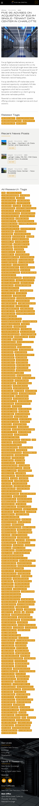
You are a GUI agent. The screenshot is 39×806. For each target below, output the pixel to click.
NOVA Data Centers (18, 545)
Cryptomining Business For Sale (11, 324)
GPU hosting (14, 478)
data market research (8, 715)
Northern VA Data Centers (9, 565)
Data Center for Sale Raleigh (10, 419)
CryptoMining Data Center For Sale (11, 318)
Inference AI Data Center (24, 501)
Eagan (33, 439)
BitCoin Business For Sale (9, 221)
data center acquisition (8, 686)
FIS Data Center (6, 457)
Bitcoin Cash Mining (7, 231)
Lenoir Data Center (7, 511)
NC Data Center (6, 535)
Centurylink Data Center (9, 275)
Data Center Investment (21, 380)
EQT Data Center (26, 439)
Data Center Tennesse (8, 414)
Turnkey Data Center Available (10, 655)
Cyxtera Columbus (26, 329)
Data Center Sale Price (25, 409)
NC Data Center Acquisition (19, 535)
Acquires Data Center (8, 210)
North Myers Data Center (9, 563)
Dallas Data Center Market (28, 334)
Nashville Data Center (8, 550)
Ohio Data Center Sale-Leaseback (11, 576)
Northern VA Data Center (24, 563)
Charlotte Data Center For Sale (10, 282)
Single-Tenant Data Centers (9, 637)
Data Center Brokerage (8, 360)
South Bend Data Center (8, 640)
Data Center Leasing (7, 390)
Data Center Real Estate (8, 123)
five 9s (24, 717)
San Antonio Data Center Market (11, 619)
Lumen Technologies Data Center (11, 519)
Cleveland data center (8, 293)
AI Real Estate (16, 205)
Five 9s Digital (20, 463)
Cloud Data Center (21, 293)
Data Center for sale (25, 419)
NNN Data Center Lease (24, 542)
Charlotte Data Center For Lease (25, 280)
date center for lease (22, 715)
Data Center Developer (8, 370)
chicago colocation (7, 681)
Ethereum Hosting (22, 450)
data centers (22, 712)
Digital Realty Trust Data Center (11, 439)
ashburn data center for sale (21, 668)
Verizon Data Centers (21, 661)
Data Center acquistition (22, 414)
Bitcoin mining (20, 252)
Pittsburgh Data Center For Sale (11, 591)
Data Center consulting (20, 416)
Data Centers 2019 (21, 123)
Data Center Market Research (27, 393)
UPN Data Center (25, 655)
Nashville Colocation (19, 547)
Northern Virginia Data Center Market (12, 568)
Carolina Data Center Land (28, 272)
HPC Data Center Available (19, 483)
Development (6, 755)
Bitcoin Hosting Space (19, 236)
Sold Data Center (23, 637)
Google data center (7, 480)
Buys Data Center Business (20, 264)
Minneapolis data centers (9, 532)
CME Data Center (25, 270)
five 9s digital (31, 717)
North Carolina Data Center (21, 553)
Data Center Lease (7, 388)
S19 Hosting (19, 609)
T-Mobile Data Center (7, 650)
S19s (23, 612)
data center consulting (23, 694)
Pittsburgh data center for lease (11, 596)
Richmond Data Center (22, 607)
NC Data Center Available (9, 537)
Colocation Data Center (8, 298)
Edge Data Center (6, 442)
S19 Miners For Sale (29, 609)
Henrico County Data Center (22, 486)
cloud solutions (6, 684)
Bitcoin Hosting (6, 236)
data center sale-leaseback (9, 712)
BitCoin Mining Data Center (9, 223)
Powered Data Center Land (9, 601)
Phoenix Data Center (7, 586)
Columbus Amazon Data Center (26, 303)
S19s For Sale (29, 612)
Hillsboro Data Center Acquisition (11, 491)
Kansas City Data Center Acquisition (12, 509)
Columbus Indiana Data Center (10, 308)
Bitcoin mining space (8, 254)
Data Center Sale (16, 406)
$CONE (3, 192)
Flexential (27, 468)
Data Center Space (24, 411)
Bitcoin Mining (6, 239)
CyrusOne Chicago (7, 326)
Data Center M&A (19, 390)
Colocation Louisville (8, 300)
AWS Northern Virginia (8, 208)
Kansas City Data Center (24, 506)
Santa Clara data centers (9, 622)
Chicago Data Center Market (23, 285)
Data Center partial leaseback (10, 421)
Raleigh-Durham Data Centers (26, 604)
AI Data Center (20, 198)
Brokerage (5, 750)
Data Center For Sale (28, 120)
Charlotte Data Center (8, 280)
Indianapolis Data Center (9, 501)
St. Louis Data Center (21, 643)
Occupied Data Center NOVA (22, 571)
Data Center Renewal (7, 403)
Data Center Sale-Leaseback (9, 411)
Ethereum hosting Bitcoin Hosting (11, 452)
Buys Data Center (6, 264)
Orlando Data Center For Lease (22, 581)
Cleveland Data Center (26, 290)
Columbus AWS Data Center (9, 303)
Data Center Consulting (8, 367)
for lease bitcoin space (23, 720)
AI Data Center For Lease (8, 203)
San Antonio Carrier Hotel (9, 617)
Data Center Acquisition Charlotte (11, 120)
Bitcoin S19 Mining (7, 246)
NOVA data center (30, 545)
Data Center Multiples (8, 396)
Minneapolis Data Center (9, 529)
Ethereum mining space (29, 452)
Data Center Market (31, 390)
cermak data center (22, 679)
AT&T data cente (26, 205)
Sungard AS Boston (21, 645)
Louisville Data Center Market (10, 517)
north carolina (6, 727)
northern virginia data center (20, 727)
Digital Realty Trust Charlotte (10, 437)
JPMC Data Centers (21, 504)
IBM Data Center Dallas (20, 496)
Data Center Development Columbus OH (12, 372)
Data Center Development (23, 370)
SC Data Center (6, 614)
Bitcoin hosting (19, 249)
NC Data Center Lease (23, 537)
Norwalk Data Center (8, 571)
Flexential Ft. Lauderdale (9, 470)
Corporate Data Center (8, 311)
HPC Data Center (6, 483)
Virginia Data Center (7, 663)
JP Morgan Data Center (8, 504)
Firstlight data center (8, 463)
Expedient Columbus (7, 455)
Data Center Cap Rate (22, 360)
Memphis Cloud (6, 524)
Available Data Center (8, 218)
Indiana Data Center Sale (24, 499)
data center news (24, 707)
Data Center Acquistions (26, 349)
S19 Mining (17, 612)
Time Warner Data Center (23, 653)
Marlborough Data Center (9, 522)
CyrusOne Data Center (20, 326)
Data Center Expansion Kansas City (11, 378)
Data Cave (32, 336)
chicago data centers (21, 681)
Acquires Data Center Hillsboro (10, 213)
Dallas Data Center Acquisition (10, 334)
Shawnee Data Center (24, 630)
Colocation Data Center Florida (25, 298)
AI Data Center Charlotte (9, 200)
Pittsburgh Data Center (20, 589)
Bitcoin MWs (30, 236)
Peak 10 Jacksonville (7, 583)
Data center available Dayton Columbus (23, 429)
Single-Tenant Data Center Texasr (11, 635)
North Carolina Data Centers (10, 560)
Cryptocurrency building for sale (11, 321)
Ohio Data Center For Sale (9, 573)
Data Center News (7, 398)
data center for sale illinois (25, 699)
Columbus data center (27, 308)
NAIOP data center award (25, 532)
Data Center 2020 (6, 339)
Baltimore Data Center (22, 218)
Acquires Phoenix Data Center (10, 216)
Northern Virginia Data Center (26, 565)
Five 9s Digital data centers (9, 465)
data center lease (7, 704)
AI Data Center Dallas (23, 200)
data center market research (10, 707)
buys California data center (9, 671)
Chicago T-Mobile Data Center (10, 290)
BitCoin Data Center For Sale (26, 221)
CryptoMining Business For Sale (25, 313)
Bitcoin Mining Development (20, 239)
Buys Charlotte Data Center (9, 259)
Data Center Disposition (8, 375)
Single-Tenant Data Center (9, 632)
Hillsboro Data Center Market (10, 493)
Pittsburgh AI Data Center (22, 586)
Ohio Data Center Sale (24, 573)
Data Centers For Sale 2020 (9, 426)
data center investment (8, 702)
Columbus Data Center (8, 306)
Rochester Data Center (8, 609)
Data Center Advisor (7, 352)
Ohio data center (6, 578)
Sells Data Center (6, 627)
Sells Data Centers (18, 627)
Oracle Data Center (7, 581)
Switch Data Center (22, 648)
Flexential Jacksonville (24, 470)
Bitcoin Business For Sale (28, 228)
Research (4, 768)
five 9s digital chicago (8, 720)
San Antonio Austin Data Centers (21, 614)
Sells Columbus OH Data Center (26, 625)
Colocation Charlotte (19, 295)
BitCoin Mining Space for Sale (10, 226)
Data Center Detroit (22, 367)
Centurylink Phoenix (29, 277)
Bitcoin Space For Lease (20, 246)
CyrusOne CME (25, 324)
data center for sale (21, 697)
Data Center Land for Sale (20, 385)
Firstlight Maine (19, 460)
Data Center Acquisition (8, 342)
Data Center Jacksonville (24, 383)
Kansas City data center (30, 509)
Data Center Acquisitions (9, 347)
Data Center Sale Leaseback (9, 409)
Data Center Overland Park (20, 398)
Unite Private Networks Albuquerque (12, 658)
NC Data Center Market (8, 540)
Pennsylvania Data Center (22, 583)
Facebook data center (18, 457)
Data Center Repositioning (22, 403)
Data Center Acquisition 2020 (25, 342)
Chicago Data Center (7, 285)
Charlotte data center (27, 282)
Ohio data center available (20, 578)
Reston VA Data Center (8, 607)
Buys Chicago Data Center (26, 259)
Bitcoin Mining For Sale (21, 241)
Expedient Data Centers (21, 455)
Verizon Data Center (7, 661)
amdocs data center (21, 666)
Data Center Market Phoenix (9, 393)
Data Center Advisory (8, 354)
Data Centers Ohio (23, 426)
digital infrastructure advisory (11, 717)
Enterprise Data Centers (25, 447)
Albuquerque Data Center (27, 216)
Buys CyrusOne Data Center (26, 262)
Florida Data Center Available (24, 475)
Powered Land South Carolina (26, 601)
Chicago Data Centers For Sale (10, 288)
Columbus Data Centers (22, 306)
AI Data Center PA (6, 205)
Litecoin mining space (8, 514)
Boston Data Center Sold (22, 254)
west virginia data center (9, 733)
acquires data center (8, 666)
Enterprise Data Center (19, 442)
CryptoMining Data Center (9, 316)
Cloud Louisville (6, 295)
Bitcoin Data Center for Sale (22, 234)
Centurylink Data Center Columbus (11, 277)
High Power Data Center (8, 488)
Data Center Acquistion (24, 347)
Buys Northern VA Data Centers (10, 270)
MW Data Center (26, 519)
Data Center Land (6, 385)
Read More (12, 148)
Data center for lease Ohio (9, 432)
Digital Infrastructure (20, 434)
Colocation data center (22, 300)
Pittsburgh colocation (27, 591)
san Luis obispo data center (9, 730)
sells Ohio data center (25, 730)
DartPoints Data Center (21, 336)
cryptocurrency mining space (21, 684)
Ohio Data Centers (27, 576)
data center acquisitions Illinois (11, 689)
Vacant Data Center (29, 658)
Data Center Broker (21, 357)
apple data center (7, 668)
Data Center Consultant (23, 365)
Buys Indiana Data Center (27, 267)
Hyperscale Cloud (7, 496)
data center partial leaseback (10, 709)
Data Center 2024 (17, 339)
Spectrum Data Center (8, 643)
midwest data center (7, 725)
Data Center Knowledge (10, 766)
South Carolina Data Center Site (25, 640)
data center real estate (26, 709)
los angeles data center (24, 722)
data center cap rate (20, 691)
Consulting (5, 752)
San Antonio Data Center (25, 617)
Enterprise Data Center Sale (9, 447)
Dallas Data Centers (7, 336)
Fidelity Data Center (7, 460)
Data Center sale (24, 421)
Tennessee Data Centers (21, 650)
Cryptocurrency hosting (30, 321)
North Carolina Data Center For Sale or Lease (14, 558)
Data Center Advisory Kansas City (25, 354)
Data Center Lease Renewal (21, 388)
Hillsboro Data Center (23, 488)
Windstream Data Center (22, 663)
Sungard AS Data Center (8, 648)
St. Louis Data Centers (8, 645)
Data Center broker (7, 416)
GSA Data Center (23, 478)
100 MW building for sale (14, 192)
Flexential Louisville (8, 473)
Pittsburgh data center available (11, 594)
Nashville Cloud (6, 547)
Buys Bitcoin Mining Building (10, 257)
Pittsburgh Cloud (7, 589)
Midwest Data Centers (29, 527)
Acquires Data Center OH (28, 213)
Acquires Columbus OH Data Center (26, 208)
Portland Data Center (27, 599)
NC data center (20, 540)
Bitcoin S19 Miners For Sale (21, 244)
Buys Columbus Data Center (9, 262)
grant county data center (9, 722)
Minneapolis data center (24, 529)
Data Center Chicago (21, 362)
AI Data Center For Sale (23, 203)
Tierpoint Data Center (8, 653)
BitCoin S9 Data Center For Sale (10, 228)
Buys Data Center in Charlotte (25, 118)
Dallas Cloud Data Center (28, 331)
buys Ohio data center (8, 673)
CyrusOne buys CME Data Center (10, 329)
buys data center (20, 673)
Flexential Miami (20, 473)
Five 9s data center (24, 465)
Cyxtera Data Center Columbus (10, 331)
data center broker (7, 691)
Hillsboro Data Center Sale (27, 493)
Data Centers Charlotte (8, 118)
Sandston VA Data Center (28, 619)
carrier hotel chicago (23, 676)
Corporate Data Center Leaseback (25, 311)
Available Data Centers (9, 747)
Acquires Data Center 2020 (23, 210)
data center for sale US (8, 699)
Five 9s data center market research (12, 468)
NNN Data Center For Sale (9, 542)
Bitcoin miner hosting (8, 252)
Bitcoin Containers (7, 234)
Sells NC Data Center (30, 627)
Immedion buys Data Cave (9, 499)
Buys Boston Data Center (27, 257)
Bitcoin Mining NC (7, 244)
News (19, 10)
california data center (8, 676)
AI (2, 757)
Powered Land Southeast (9, 604)
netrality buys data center (22, 725)
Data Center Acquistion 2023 (9, 349)
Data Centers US (6, 429)
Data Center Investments (9, 383)
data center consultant (8, 694)
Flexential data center (8, 475)
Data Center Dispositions (24, 375)
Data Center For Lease (29, 378)
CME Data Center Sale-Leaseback (10, 272)
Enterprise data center (8, 450)
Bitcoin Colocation (20, 231)
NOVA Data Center (6, 545)
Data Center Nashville (22, 396)
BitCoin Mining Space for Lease (27, 223)
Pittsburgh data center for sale (11, 599)
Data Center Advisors (20, 352)
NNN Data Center (30, 540)
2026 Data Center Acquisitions (10, 195)
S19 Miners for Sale (7, 612)
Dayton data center (7, 434)
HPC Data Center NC (7, 486)
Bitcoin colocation (7, 249)
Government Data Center (21, 480)
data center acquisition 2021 (25, 686)
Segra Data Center (22, 622)
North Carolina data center (27, 560)
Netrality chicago (7, 553)
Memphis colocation (17, 524)
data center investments (23, 702)
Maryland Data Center (24, 522)
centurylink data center (9, 679)
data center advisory (28, 689)
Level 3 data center (19, 511)
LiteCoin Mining (31, 511)
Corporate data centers (8, 313)
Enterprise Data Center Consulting (11, 444)
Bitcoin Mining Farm (7, 241)
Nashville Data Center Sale (23, 550)
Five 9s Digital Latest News (11, 771)
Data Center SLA (6, 406)
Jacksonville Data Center (9, 506)
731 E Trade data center (8, 198)
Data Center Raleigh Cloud (9, 401)
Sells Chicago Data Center (9, 625)
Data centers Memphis (25, 432)
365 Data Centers (24, 195)
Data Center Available (8, 357)
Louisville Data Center (22, 514)
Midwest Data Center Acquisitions (11, 527)
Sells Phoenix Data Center (9, 630)
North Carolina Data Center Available (12, 555)
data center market (19, 704)
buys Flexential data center (27, 671)
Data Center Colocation (8, 365)
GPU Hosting (5, 478)
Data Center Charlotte (8, 362)
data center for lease (8, 697)
